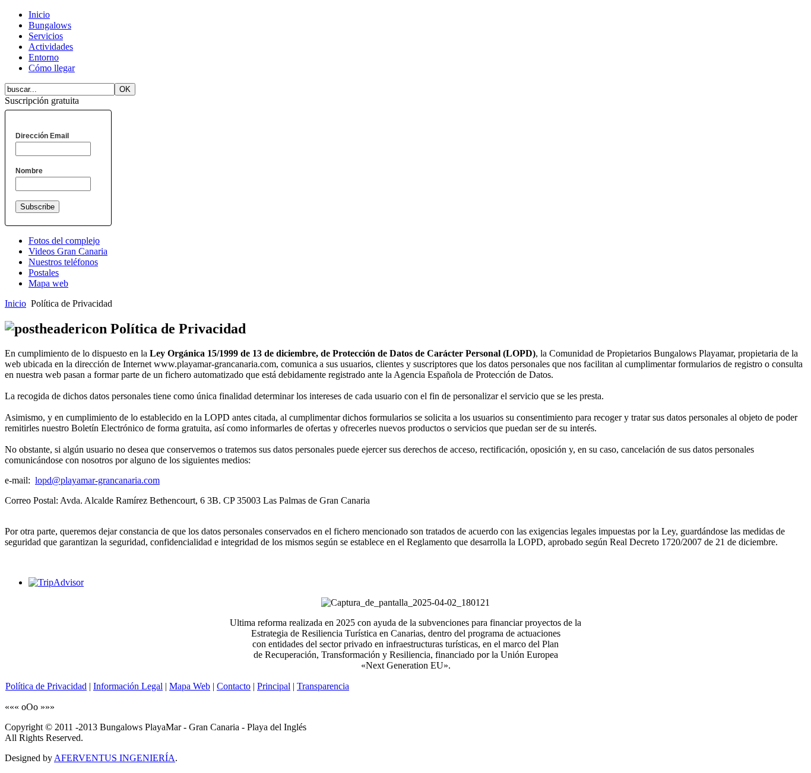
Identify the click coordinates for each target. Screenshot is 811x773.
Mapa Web (189, 686)
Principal (273, 686)
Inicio (15, 303)
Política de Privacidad (46, 686)
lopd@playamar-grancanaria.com (97, 480)
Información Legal (128, 686)
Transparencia (323, 686)
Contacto (234, 686)
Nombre (29, 170)
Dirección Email (42, 135)
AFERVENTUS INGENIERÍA (114, 758)
